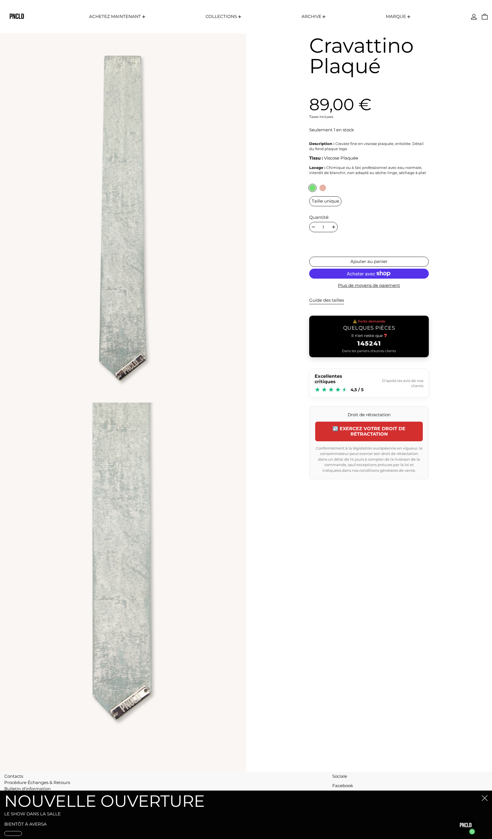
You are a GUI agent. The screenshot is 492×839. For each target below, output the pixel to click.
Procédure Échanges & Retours (37, 782)
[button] (484, 16)
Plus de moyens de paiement (369, 285)
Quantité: (319, 217)
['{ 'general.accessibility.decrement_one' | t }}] (313, 226)
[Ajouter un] (333, 226)
